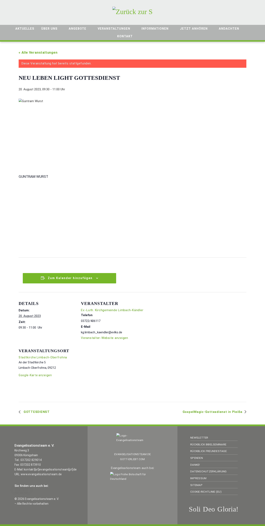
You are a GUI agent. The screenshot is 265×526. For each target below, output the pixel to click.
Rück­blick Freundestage (208, 451)
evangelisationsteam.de (132, 454)
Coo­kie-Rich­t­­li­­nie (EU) (206, 491)
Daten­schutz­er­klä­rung (208, 471)
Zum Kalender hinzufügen (70, 278)
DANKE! (195, 464)
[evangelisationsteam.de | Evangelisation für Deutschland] (132, 11)
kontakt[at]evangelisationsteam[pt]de (50, 469)
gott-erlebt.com (132, 459)
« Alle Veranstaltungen (38, 52)
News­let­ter (199, 437)
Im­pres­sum (198, 478)
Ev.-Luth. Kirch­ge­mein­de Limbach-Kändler (112, 310)
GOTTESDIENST (36, 412)
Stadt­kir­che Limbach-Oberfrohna (43, 357)
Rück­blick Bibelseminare (208, 444)
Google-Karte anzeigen (35, 375)
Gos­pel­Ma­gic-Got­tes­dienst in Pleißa (213, 412)
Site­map (196, 485)
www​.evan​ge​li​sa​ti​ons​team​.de (41, 474)
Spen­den (196, 457)
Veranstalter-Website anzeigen (104, 338)
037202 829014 (31, 460)
